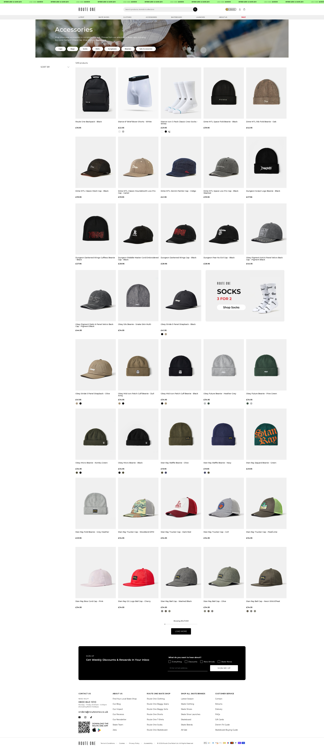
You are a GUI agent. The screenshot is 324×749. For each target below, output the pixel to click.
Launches (200, 17)
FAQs (217, 714)
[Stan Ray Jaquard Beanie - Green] (266, 434)
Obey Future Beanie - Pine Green (261, 394)
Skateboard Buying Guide (226, 730)
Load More (181, 631)
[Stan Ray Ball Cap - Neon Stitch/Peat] (266, 572)
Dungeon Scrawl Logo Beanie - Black (263, 191)
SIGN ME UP (224, 668)
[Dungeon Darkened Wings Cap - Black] (181, 229)
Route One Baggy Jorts (157, 709)
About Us (223, 17)
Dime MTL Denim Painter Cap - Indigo (178, 191)
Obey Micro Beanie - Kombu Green (91, 463)
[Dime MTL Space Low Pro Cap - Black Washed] (224, 162)
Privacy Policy (134, 743)
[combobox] (160, 9)
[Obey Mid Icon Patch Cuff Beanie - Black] (181, 364)
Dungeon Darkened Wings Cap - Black (178, 258)
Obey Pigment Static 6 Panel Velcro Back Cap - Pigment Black (94, 325)
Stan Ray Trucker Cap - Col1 (216, 532)
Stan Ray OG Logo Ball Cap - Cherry (134, 601)
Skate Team (118, 725)
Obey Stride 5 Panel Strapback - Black (178, 324)
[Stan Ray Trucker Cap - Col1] (224, 503)
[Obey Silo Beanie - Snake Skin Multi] (138, 295)
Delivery (218, 709)
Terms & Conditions (108, 743)
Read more (101, 40)
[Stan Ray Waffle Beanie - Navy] (224, 434)
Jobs (115, 730)
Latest (81, 17)
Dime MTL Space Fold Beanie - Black (220, 122)
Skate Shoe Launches (190, 714)
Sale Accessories (145, 49)
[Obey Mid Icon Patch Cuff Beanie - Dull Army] (138, 364)
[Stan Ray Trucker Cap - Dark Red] (181, 503)
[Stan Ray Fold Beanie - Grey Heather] (95, 503)
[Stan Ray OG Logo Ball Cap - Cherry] (138, 572)
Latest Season (187, 699)
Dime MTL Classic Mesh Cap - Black (91, 191)
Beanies (128, 49)
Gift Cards (219, 720)
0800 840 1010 (87, 702)
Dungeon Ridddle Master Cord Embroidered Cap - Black (138, 259)
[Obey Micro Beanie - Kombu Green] (95, 434)
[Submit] (195, 9)
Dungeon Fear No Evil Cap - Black (219, 258)
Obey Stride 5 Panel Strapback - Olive (92, 394)
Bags (73, 49)
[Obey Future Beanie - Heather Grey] (224, 364)
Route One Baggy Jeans (158, 704)
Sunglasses (112, 49)
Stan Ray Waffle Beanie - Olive (175, 463)
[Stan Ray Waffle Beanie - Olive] (181, 434)
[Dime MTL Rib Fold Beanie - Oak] (266, 93)
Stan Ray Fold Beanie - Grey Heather (92, 532)
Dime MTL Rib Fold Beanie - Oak (261, 122)
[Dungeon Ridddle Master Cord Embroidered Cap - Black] (138, 229)
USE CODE (22, 2)
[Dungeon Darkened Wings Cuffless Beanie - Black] (95, 229)
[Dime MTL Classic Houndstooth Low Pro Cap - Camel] (138, 162)
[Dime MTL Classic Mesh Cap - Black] (95, 162)
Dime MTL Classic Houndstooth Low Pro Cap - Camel (137, 192)
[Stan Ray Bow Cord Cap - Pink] (95, 572)
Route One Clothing (156, 699)
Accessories (151, 17)
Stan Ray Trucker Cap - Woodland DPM (136, 532)
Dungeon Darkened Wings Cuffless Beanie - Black (95, 259)
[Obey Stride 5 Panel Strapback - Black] (181, 295)
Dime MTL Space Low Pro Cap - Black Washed (221, 192)
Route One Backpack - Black (88, 122)
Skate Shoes (103, 17)
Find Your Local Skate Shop (125, 699)
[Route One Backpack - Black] (95, 93)
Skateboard (176, 17)
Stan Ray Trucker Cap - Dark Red (176, 532)
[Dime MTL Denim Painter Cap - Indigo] (181, 162)
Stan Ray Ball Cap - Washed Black (176, 601)
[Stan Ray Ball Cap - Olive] (224, 572)
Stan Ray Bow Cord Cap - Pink (89, 601)
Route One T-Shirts (155, 720)
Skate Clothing (187, 704)
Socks (85, 49)
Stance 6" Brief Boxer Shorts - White (135, 122)
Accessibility (148, 743)
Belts (98, 49)
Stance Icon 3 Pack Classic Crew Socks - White (179, 123)
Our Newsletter (119, 720)
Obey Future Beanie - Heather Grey (220, 394)
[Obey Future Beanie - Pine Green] (266, 364)
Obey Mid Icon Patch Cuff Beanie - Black (179, 394)
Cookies (122, 743)
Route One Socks (154, 725)
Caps (60, 49)
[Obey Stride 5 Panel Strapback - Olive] (95, 364)
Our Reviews (118, 714)
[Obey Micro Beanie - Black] (138, 434)
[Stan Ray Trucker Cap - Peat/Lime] (266, 503)
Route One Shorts (155, 714)
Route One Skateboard (157, 730)
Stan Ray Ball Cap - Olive (215, 601)
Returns (218, 704)
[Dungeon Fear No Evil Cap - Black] (224, 229)
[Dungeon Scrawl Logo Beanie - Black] (266, 162)
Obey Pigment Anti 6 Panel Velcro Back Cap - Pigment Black (264, 259)
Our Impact (118, 709)
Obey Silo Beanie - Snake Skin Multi (134, 324)
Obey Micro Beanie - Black (130, 463)
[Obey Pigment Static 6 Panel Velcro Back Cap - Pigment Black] (95, 295)
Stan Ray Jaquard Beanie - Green (261, 463)
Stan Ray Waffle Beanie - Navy (217, 463)
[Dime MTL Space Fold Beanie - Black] (224, 93)
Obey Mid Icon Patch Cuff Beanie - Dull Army (136, 395)
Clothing (127, 17)
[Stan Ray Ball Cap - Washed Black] (181, 572)
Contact (218, 699)
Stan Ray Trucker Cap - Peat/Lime (261, 532)
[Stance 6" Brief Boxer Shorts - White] (138, 93)
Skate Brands (187, 725)
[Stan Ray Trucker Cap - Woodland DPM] (138, 503)
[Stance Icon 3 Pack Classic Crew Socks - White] (181, 93)
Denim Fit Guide (222, 725)
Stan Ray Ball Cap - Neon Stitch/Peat (263, 601)
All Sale (184, 730)
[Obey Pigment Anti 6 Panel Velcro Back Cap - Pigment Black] (266, 229)
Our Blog (117, 704)
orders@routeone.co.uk (93, 712)
